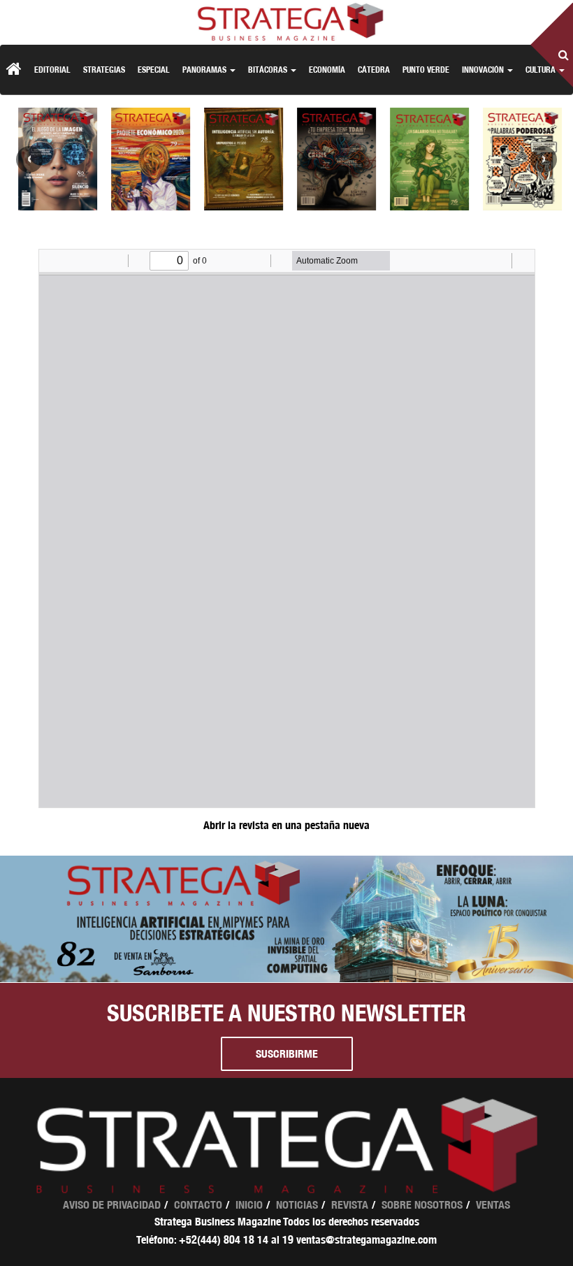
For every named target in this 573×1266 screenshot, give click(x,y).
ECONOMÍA (327, 69)
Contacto (198, 1204)
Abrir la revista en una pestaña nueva (286, 825)
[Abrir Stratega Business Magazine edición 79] (146, 159)
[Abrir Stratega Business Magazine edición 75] (518, 159)
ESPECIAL (154, 69)
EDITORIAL (52, 69)
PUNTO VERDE (425, 69)
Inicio (249, 1204)
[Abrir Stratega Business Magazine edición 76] (425, 159)
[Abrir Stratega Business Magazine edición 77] (332, 159)
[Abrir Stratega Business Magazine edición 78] (239, 159)
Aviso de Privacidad (112, 1204)
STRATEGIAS (104, 69)
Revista (349, 1204)
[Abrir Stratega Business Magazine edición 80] (53, 159)
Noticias (297, 1204)
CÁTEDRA (374, 69)
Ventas (493, 1204)
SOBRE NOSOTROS (422, 1204)
